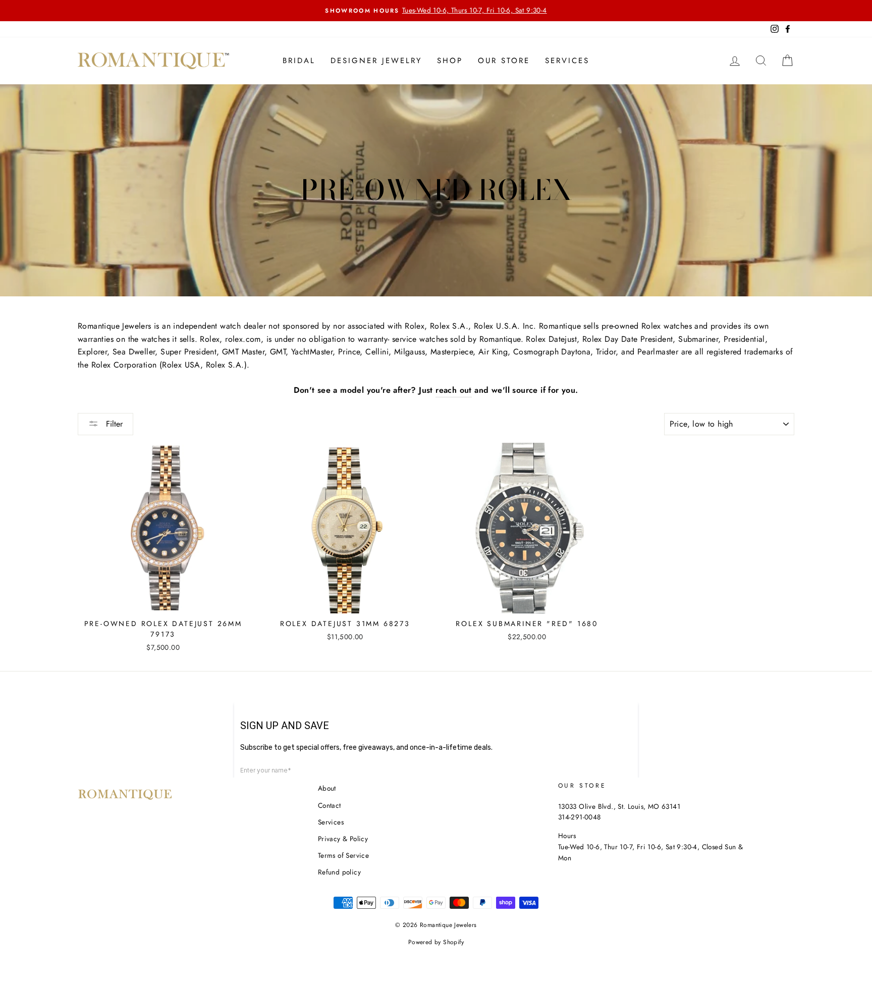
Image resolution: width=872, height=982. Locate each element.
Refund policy (339, 872)
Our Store (504, 60)
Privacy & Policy (343, 839)
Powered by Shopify (436, 942)
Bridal (299, 60)
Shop (450, 60)
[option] (436, 10)
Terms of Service (343, 855)
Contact (329, 805)
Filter (113, 424)
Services (567, 60)
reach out (453, 390)
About (327, 788)
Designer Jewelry (376, 60)
